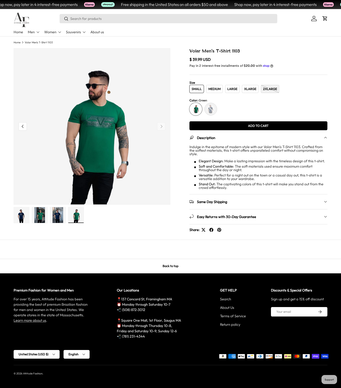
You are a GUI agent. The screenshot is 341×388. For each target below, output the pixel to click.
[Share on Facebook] (211, 230)
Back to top (170, 266)
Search (225, 299)
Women (50, 32)
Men (31, 32)
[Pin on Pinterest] (219, 230)
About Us (227, 307)
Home (18, 32)
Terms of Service (233, 316)
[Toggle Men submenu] (38, 32)
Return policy (230, 324)
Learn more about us (30, 320)
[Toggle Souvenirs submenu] (84, 32)
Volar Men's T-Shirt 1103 (39, 42)
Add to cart (258, 126)
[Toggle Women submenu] (59, 32)
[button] (325, 18)
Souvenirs (73, 32)
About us (97, 32)
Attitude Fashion (32, 373)
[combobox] (168, 18)
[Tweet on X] (203, 230)
